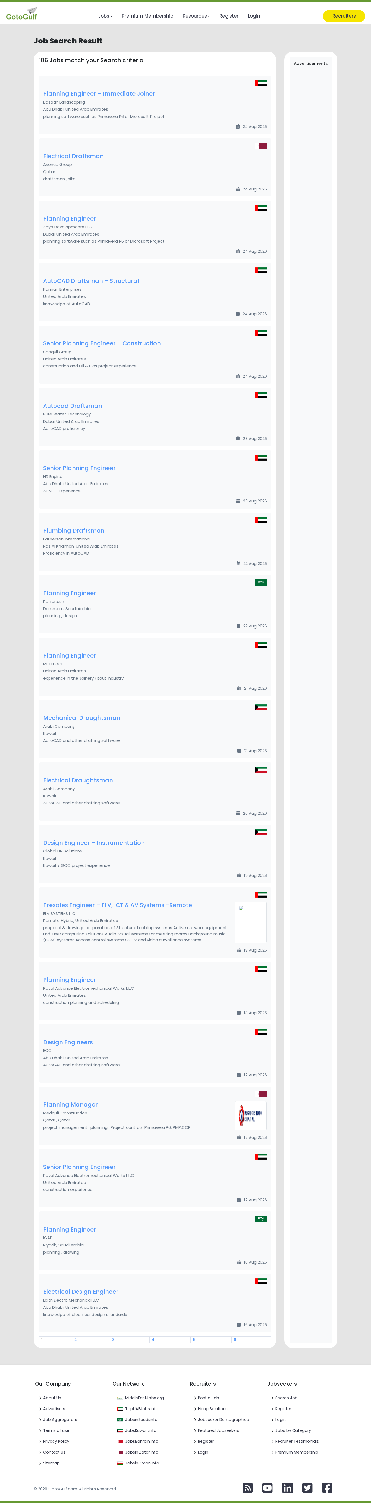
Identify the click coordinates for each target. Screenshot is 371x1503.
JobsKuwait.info (140, 1430)
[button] (105, 16)
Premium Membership (296, 1452)
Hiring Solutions (213, 1408)
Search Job (286, 1398)
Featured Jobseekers (218, 1430)
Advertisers (54, 1408)
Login (203, 1452)
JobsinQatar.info (141, 1452)
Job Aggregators (60, 1419)
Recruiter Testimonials (297, 1441)
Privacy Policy (56, 1441)
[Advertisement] (311, 153)
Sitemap (51, 1463)
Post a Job (208, 1398)
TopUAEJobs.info (141, 1408)
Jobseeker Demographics (223, 1419)
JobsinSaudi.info (141, 1419)
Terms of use (56, 1430)
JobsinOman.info (142, 1463)
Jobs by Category (293, 1430)
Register (206, 1441)
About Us (52, 1398)
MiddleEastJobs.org (144, 1398)
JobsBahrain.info (141, 1441)
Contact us (54, 1452)
